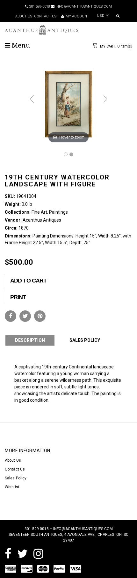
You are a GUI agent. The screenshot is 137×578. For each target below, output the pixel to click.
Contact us (45, 16)
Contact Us (15, 469)
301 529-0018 (39, 6)
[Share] (10, 316)
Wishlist (12, 487)
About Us (13, 460)
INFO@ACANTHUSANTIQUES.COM (83, 6)
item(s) (115, 46)
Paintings (58, 212)
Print (18, 297)
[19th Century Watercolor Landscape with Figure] (66, 154)
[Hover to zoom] (68, 101)
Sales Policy (15, 478)
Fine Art (39, 212)
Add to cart (28, 280)
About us (23, 16)
